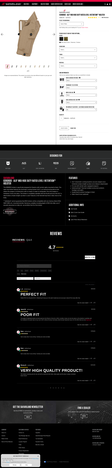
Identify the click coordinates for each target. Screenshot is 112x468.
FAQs (20, 444)
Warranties (21, 453)
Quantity (61, 115)
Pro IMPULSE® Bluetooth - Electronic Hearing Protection (80, 107)
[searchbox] (34, 266)
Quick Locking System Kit (72, 77)
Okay (26, 464)
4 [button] (58, 388)
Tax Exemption (39, 438)
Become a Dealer (40, 444)
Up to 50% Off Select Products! (55, 0)
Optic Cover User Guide (77, 212)
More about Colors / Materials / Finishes (70, 42)
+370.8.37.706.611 (96, 445)
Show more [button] (23, 273)
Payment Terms (39, 441)
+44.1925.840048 (96, 438)
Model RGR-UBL (69, 92)
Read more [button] (88, 320)
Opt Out (7, 462)
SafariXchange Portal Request (43, 435)
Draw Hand (62, 46)
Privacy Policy (35, 458)
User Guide (74, 209)
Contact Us (21, 432)
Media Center (5, 438)
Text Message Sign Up (24, 435)
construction (43, 270)
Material (61, 62)
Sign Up (28, 417)
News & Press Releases (7, 441)
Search (84, 416)
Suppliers (38, 432)
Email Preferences (23, 438)
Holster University (10, 211)
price (19, 273)
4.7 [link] (99, 17)
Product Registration (24, 450)
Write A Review (90, 257)
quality (36, 270)
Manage (14, 464)
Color (61, 35)
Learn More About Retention (79, 219)
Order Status (22, 447)
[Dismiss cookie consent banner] (38, 456)
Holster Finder (45, 4)
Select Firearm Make (64, 20)
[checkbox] (42, 278)
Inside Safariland (78, 4)
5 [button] (61, 388)
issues (31, 270)
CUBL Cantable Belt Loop (72, 99)
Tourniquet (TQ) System (72, 85)
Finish (60, 54)
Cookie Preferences (64, 461)
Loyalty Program (23, 441)
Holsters (26, 4)
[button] (2, 34)
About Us (4, 432)
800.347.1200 (95, 431)
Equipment (35, 4)
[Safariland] (11, 4)
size (22, 270)
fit (18, 270)
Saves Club (68, 4)
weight (26, 270)
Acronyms (74, 216)
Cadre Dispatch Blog (57, 4)
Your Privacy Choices (52, 461)
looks (50, 270)
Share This (73, 128)
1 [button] (50, 388)
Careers (3, 435)
